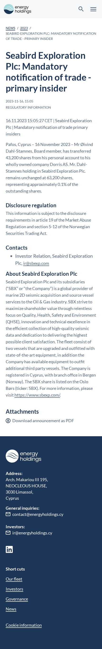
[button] (93, 9)
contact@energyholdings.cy (37, 514)
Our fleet (14, 578)
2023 (24, 28)
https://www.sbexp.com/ (37, 394)
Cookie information (24, 625)
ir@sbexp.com (36, 263)
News (10, 28)
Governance (17, 598)
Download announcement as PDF (43, 420)
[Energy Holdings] (17, 9)
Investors (14, 588)
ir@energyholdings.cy (32, 532)
